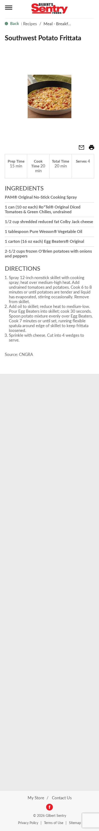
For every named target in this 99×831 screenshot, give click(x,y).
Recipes (30, 24)
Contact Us (62, 798)
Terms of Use (53, 823)
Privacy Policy (28, 823)
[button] (79, 149)
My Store (36, 798)
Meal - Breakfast (58, 24)
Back (14, 24)
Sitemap (75, 823)
